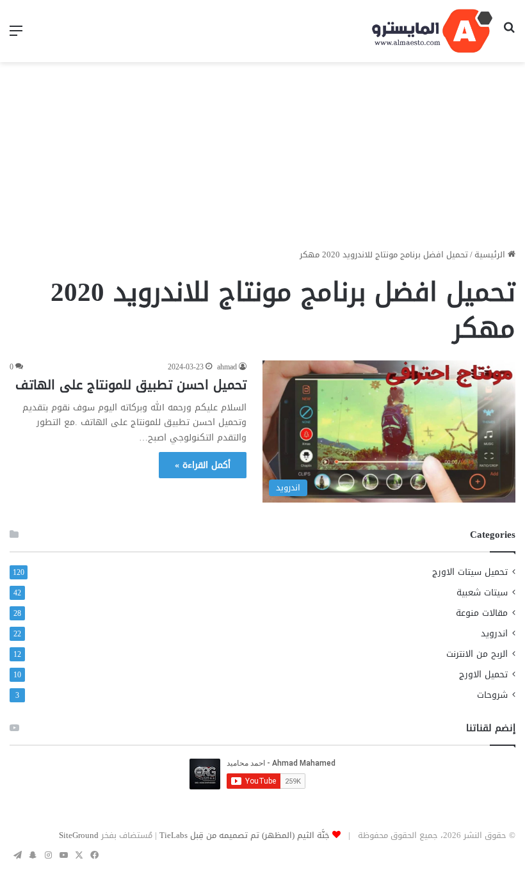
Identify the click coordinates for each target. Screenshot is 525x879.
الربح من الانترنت (477, 654)
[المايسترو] (432, 31)
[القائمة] (16, 35)
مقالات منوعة (482, 613)
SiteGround (79, 835)
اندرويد (494, 633)
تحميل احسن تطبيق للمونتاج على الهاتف (130, 385)
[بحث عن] (509, 35)
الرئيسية (491, 254)
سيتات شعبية (482, 592)
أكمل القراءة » (202, 465)
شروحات (492, 695)
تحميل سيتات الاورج (470, 572)
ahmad (227, 367)
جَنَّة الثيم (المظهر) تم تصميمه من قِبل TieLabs (244, 835)
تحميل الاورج (483, 674)
